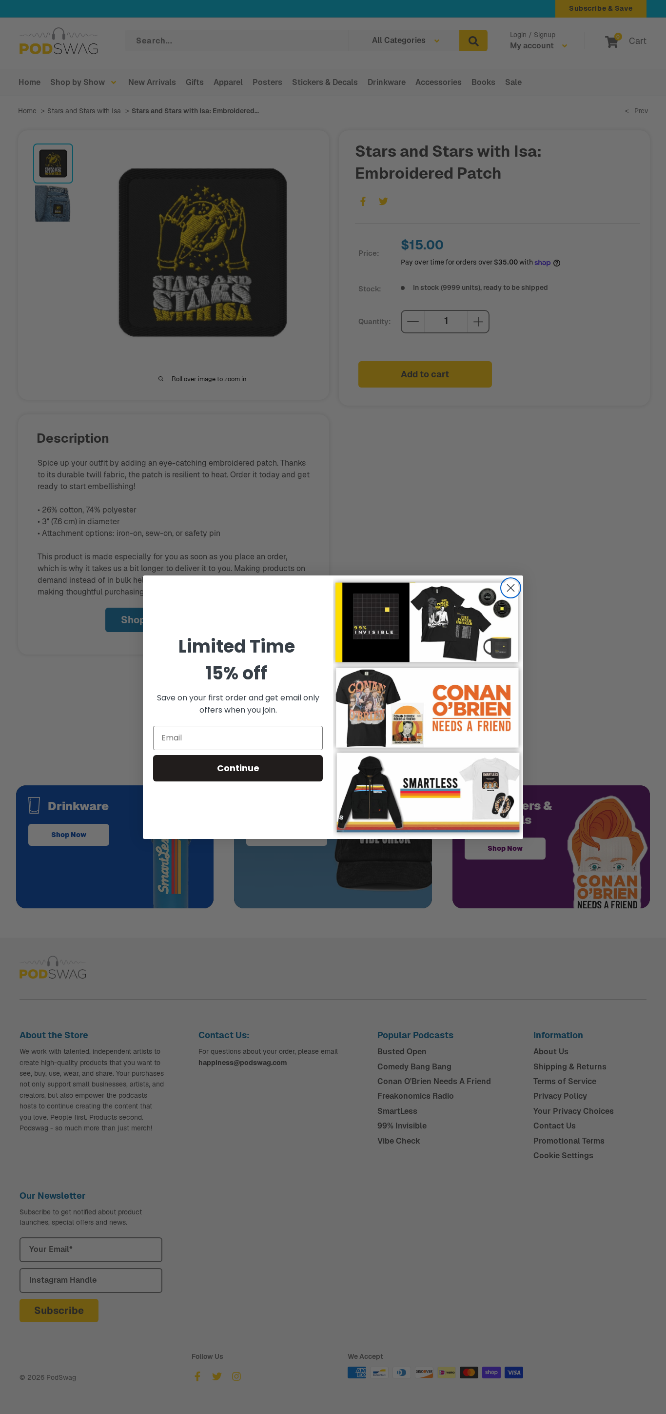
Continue (238, 768)
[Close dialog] (510, 587)
